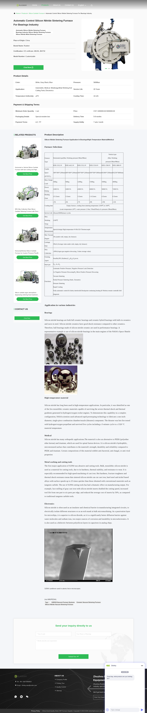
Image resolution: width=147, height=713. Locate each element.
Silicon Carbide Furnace (36, 13)
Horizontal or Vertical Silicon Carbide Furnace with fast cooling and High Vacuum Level (26, 170)
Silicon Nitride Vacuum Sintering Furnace (59, 604)
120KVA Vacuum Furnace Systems (63, 602)
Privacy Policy (35, 711)
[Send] (142, 710)
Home (34, 5)
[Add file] (107, 710)
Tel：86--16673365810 (24, 681)
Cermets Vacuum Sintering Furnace (89, 602)
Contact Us (69, 5)
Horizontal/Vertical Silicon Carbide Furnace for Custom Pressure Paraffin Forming (27, 253)
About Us (56, 5)
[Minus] (142, 665)
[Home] (21, 5)
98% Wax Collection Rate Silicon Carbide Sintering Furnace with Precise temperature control (27, 211)
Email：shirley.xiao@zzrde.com (26, 685)
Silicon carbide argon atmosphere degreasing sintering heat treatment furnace (26, 295)
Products (45, 5)
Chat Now (27, 67)
